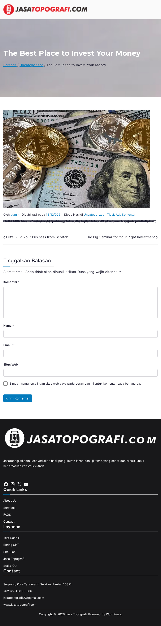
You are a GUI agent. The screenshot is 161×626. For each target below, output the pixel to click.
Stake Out (10, 565)
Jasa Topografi (13, 558)
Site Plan (9, 552)
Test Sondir (11, 538)
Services (9, 507)
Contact (8, 521)
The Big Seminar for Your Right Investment (120, 237)
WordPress (113, 614)
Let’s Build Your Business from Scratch (37, 237)
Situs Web (10, 364)
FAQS (7, 514)
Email (8, 345)
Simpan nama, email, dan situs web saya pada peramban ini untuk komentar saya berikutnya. (75, 383)
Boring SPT (11, 544)
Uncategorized (94, 214)
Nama (8, 325)
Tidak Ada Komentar (121, 214)
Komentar (11, 282)
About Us (9, 500)
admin (15, 214)
